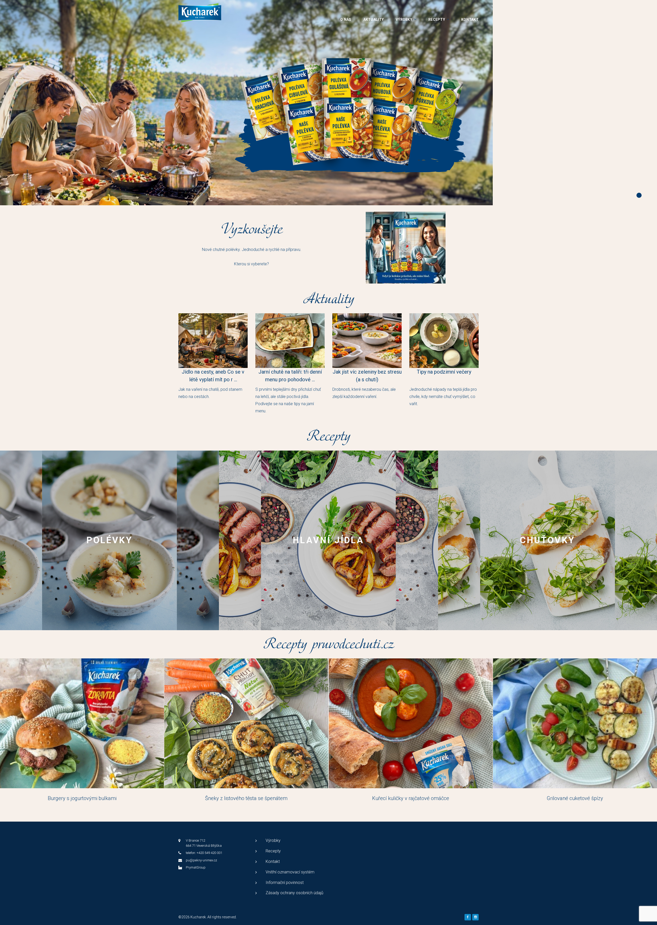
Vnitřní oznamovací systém (290, 872)
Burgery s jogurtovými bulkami (82, 798)
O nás (345, 19)
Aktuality (373, 19)
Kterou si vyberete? (251, 263)
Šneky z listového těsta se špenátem (246, 798)
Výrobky (404, 19)
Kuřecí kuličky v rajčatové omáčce (410, 798)
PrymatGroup (196, 867)
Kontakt (470, 19)
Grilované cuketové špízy (575, 798)
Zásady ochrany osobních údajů (294, 892)
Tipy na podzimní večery (444, 372)
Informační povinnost (285, 882)
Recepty (436, 19)
